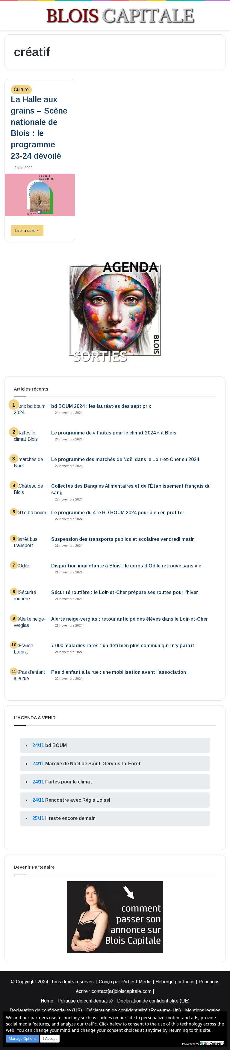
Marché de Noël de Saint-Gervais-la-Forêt (93, 763)
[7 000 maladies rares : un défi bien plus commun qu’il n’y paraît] (30, 653)
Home (47, 1000)
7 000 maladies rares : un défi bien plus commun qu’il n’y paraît (122, 645)
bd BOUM (56, 745)
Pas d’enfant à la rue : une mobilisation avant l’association (118, 672)
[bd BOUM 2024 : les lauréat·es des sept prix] (30, 414)
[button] (22, 1039)
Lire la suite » (27, 230)
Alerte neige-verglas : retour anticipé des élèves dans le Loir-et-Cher (129, 619)
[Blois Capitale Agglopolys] (110, 15)
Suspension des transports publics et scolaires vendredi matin (123, 539)
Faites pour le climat (68, 781)
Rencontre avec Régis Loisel (77, 800)
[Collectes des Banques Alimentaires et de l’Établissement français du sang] (30, 494)
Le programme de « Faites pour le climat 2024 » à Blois (113, 432)
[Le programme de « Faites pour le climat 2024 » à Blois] (30, 441)
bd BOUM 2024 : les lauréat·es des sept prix (101, 406)
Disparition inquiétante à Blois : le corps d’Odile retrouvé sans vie (126, 565)
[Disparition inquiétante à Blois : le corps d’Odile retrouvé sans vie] (30, 574)
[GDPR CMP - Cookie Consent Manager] (212, 1043)
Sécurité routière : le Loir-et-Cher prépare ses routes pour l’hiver (124, 592)
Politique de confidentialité (85, 1000)
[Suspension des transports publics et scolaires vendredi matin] (30, 547)
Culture (21, 89)
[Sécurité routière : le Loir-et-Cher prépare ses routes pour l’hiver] (30, 600)
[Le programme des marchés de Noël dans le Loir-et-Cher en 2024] (30, 467)
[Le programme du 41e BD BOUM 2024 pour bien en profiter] (30, 520)
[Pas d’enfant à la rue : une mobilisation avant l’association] (30, 680)
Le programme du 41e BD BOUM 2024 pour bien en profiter (117, 512)
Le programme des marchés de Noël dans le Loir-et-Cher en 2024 (125, 459)
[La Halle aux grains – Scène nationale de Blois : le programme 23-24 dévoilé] (40, 195)
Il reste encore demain (70, 818)
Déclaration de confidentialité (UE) (153, 1000)
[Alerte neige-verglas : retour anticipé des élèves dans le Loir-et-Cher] (30, 627)
